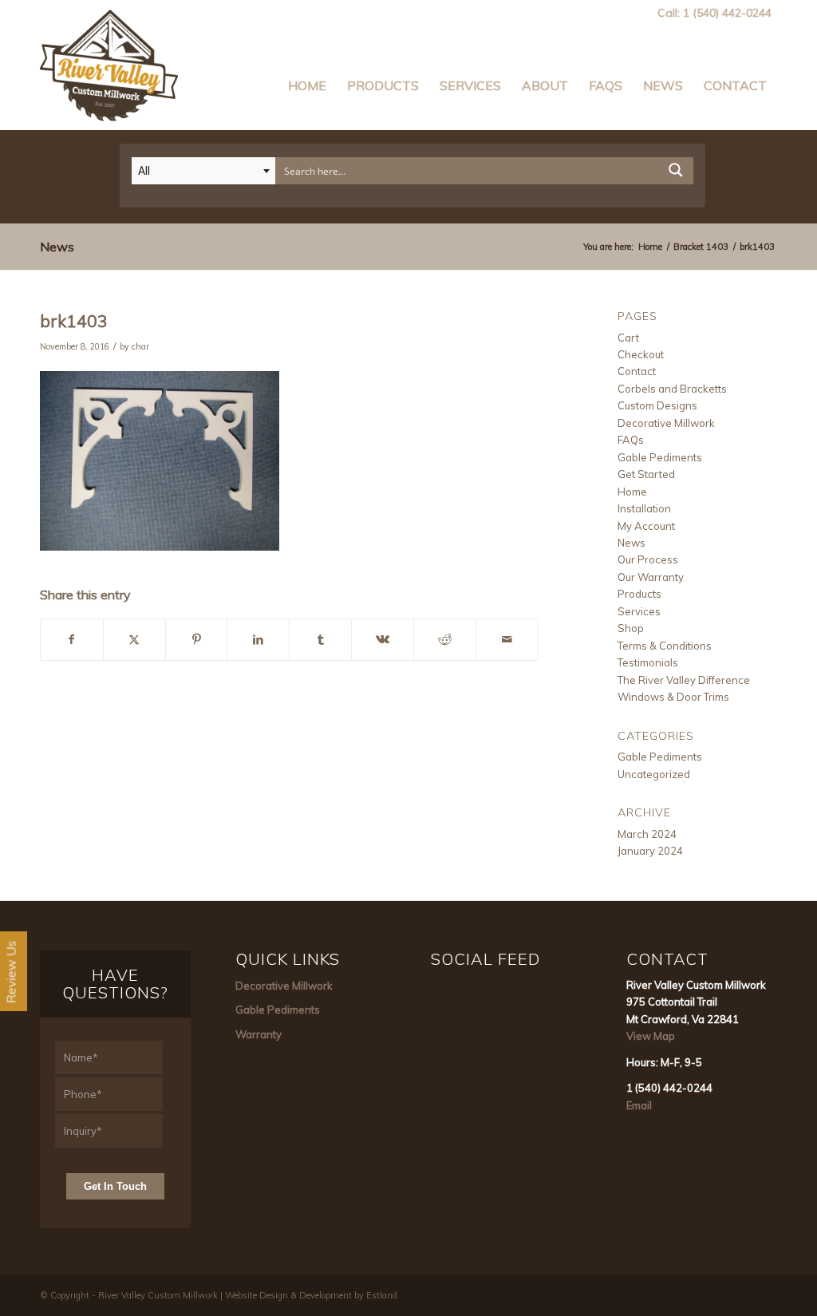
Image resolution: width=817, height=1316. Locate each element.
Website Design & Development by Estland (311, 1295)
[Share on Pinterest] (196, 639)
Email (639, 1105)
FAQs (631, 439)
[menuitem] (307, 77)
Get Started (646, 474)
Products (639, 593)
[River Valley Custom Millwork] (109, 61)
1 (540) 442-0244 (727, 13)
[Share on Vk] (382, 639)
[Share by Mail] (507, 639)
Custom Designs (657, 405)
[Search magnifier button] (675, 174)
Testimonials (648, 662)
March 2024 (647, 834)
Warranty (258, 1034)
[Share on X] (134, 639)
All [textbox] (144, 170)
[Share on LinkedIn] (258, 639)
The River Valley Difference (684, 680)
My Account (646, 526)
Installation (644, 508)
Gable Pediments (660, 457)
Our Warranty (651, 577)
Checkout (641, 354)
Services (639, 611)
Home (632, 491)
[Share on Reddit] (445, 639)
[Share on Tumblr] (320, 639)
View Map (650, 1035)
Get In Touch (115, 1186)
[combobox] (203, 170)
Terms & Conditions (665, 645)
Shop (631, 628)
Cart (628, 337)
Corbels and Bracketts (672, 388)
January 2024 (650, 850)
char (140, 346)
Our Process (648, 559)
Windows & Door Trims (673, 696)
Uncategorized (654, 774)
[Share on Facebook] (72, 639)
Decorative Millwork (666, 423)
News (57, 247)
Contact (637, 371)
